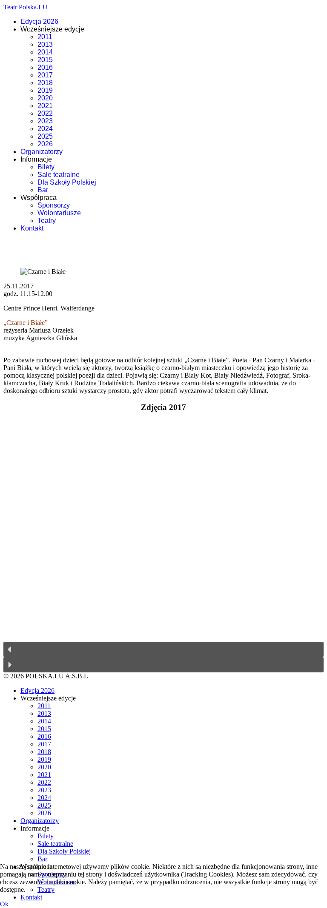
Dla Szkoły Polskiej (66, 182)
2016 (45, 67)
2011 (44, 36)
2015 (45, 59)
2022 (45, 113)
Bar (42, 190)
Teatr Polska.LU (25, 7)
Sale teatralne (58, 174)
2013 (45, 44)
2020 (45, 98)
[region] (163, 546)
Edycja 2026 (39, 21)
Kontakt (31, 228)
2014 (45, 52)
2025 (45, 136)
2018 (45, 82)
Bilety (45, 167)
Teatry (46, 220)
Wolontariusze (59, 212)
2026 (45, 144)
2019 (45, 90)
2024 (45, 128)
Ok (4, 904)
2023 (45, 121)
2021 (45, 105)
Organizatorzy (41, 151)
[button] (163, 649)
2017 (45, 75)
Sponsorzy (53, 205)
